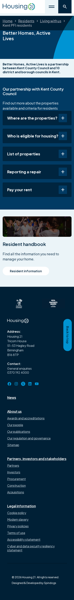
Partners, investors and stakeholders (36, 458)
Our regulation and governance (29, 438)
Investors (13, 472)
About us (14, 411)
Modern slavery (17, 519)
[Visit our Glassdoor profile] (23, 384)
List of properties (23, 153)
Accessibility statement (23, 539)
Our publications (18, 432)
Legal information (21, 506)
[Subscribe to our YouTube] (37, 384)
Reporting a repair (24, 171)
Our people (15, 425)
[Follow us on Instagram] (16, 384)
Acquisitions (15, 492)
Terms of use (16, 533)
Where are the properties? (32, 118)
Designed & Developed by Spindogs (34, 583)
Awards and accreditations (26, 418)
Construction (16, 486)
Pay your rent (19, 189)
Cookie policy (16, 513)
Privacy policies (18, 526)
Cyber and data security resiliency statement (31, 548)
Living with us (50, 21)
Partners (13, 465)
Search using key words (65, 6)
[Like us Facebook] (9, 384)
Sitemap (13, 445)
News (11, 397)
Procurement (16, 479)
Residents (26, 21)
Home (8, 21)
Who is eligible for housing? (32, 135)
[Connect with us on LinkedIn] (30, 384)
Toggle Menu (51, 6)
